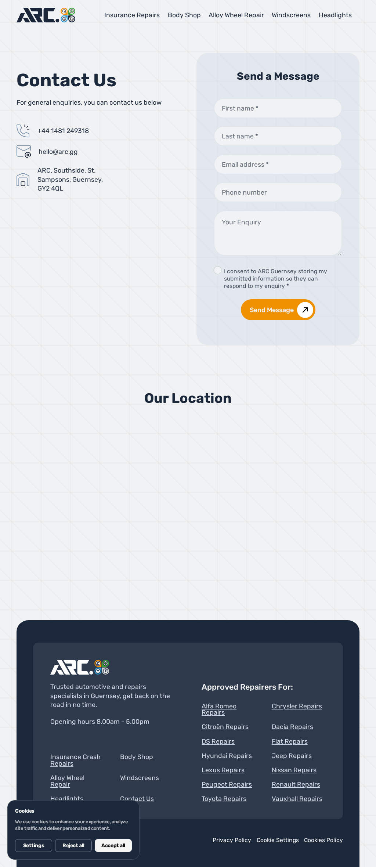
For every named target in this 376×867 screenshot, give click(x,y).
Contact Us (137, 798)
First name (240, 108)
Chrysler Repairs (297, 706)
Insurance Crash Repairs (75, 760)
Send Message (272, 310)
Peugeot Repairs (227, 784)
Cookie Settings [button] (278, 840)
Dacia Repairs (292, 726)
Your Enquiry (241, 222)
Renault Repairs (296, 784)
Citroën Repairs (225, 726)
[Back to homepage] (79, 667)
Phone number (244, 192)
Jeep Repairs (292, 755)
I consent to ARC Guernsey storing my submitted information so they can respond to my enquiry (275, 279)
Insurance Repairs (132, 15)
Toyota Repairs (224, 798)
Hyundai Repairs (227, 755)
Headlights (335, 15)
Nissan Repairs (294, 770)
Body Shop (184, 15)
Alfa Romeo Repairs (219, 709)
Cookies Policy (323, 840)
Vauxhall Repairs (297, 798)
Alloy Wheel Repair (236, 15)
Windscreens (291, 15)
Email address (245, 164)
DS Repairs (218, 741)
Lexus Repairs (223, 770)
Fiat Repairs (290, 741)
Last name (240, 136)
